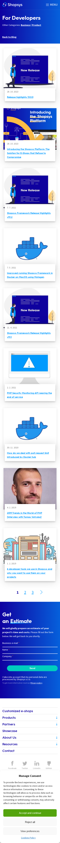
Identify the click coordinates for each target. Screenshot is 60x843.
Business (25, 25)
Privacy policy (36, 683)
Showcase (9, 731)
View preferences (30, 831)
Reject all (30, 822)
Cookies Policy (28, 837)
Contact (8, 751)
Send (32, 668)
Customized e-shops (17, 711)
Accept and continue (30, 813)
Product (36, 25)
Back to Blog (9, 36)
